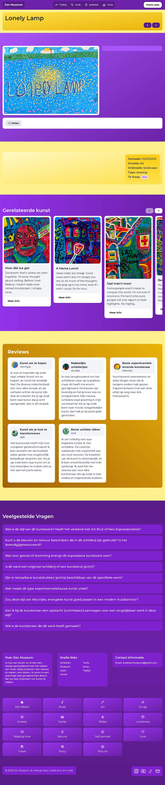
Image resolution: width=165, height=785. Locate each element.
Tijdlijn (87, 670)
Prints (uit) (152, 4)
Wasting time (22, 736)
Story (62, 751)
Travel (22, 751)
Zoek (63, 670)
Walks (103, 721)
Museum (65, 666)
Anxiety (22, 721)
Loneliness (143, 721)
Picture (102, 751)
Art (103, 706)
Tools (86, 662)
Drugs (143, 706)
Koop (86, 666)
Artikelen (65, 662)
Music (62, 706)
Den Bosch (22, 706)
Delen (15, 123)
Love (143, 736)
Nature (62, 736)
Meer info (14, 301)
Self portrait (102, 736)
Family (62, 721)
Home (63, 674)
